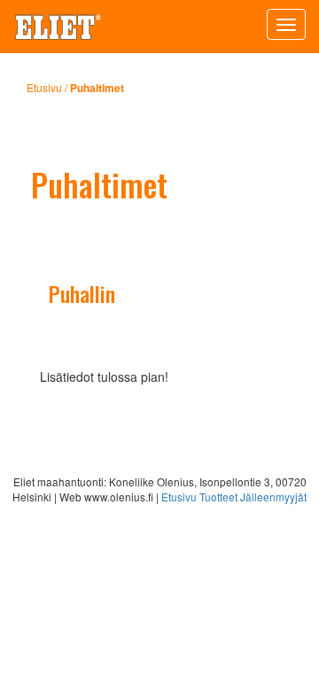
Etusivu (44, 87)
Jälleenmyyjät (273, 496)
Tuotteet (218, 496)
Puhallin (82, 293)
